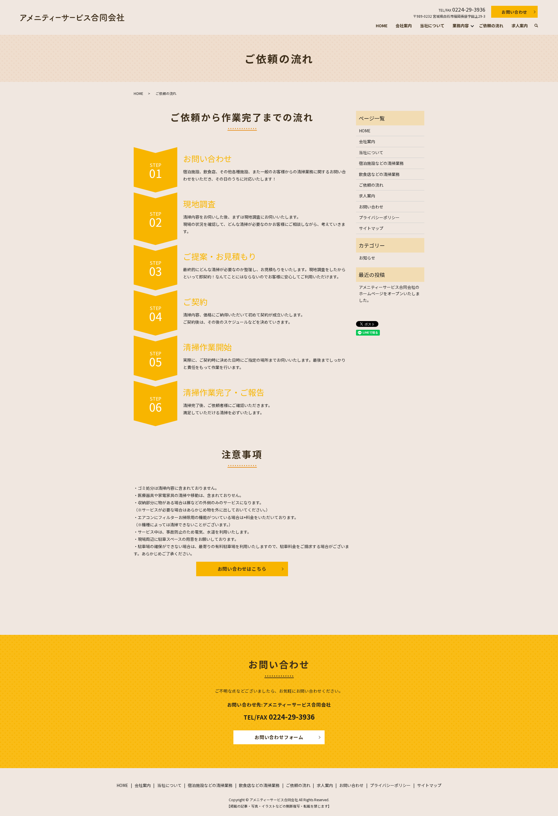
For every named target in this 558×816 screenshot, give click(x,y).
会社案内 (404, 25)
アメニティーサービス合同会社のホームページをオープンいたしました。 (389, 293)
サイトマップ (371, 228)
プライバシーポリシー (379, 217)
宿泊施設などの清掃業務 (381, 163)
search (536, 25)
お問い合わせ (514, 12)
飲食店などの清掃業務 (379, 174)
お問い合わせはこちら (242, 568)
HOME (381, 25)
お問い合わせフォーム (279, 737)
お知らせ (367, 258)
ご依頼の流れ (491, 25)
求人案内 (520, 25)
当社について (432, 25)
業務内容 (461, 25)
